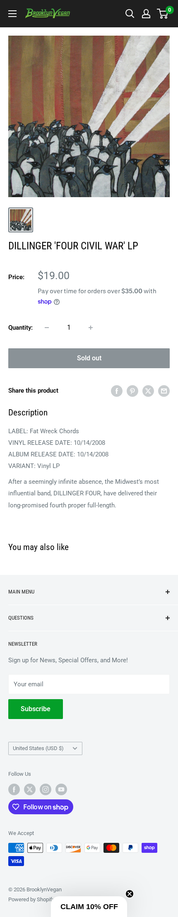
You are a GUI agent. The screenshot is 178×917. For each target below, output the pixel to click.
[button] (89, 906)
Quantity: (20, 327)
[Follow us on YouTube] (61, 789)
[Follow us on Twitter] (30, 789)
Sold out (89, 358)
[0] (163, 14)
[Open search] (130, 13)
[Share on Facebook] (117, 391)
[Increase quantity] (90, 327)
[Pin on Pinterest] (132, 391)
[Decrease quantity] (46, 327)
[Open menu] (12, 13)
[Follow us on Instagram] (45, 789)
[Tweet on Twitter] (148, 391)
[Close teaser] (129, 894)
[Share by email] (164, 391)
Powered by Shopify (31, 899)
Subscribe (36, 709)
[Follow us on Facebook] (14, 789)
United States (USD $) (38, 748)
